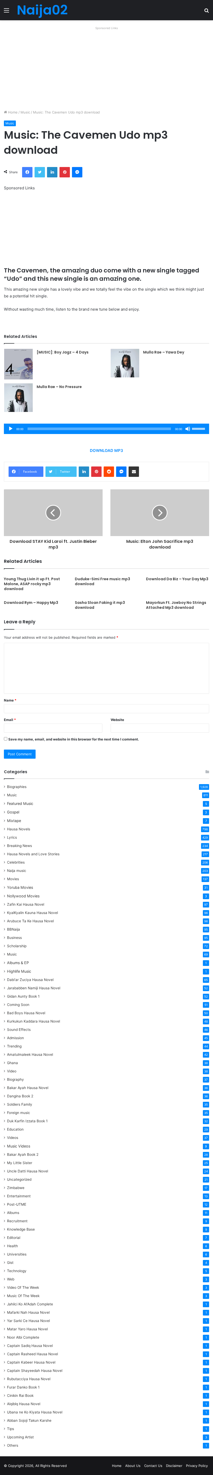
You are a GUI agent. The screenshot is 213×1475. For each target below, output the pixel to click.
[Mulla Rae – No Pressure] (18, 397)
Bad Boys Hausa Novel (26, 1013)
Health (12, 1246)
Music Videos (18, 1146)
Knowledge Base (21, 1229)
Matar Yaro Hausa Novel (27, 1329)
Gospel (13, 812)
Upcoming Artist (20, 1437)
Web (10, 1279)
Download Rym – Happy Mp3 (31, 602)
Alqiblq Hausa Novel (23, 1404)
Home (12, 112)
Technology (16, 1271)
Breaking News (20, 846)
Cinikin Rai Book (20, 1395)
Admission (15, 1038)
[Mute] (187, 428)
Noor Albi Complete (23, 1337)
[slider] (199, 428)
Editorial (13, 1238)
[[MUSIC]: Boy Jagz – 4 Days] (18, 364)
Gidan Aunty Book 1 (23, 996)
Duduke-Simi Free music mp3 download (102, 581)
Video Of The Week (23, 1287)
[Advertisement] (106, 68)
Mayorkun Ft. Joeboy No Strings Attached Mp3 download (176, 605)
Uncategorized (19, 1179)
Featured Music (20, 803)
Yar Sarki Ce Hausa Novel (28, 1321)
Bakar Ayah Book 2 (22, 1154)
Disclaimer (174, 1466)
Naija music (16, 871)
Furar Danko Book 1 (23, 1387)
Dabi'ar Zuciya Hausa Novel (30, 980)
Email (10, 720)
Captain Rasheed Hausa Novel (32, 1354)
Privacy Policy (197, 1466)
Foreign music (18, 1113)
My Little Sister (19, 1163)
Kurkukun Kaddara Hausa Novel (33, 1021)
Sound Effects (19, 1029)
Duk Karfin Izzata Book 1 (27, 1121)
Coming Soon (18, 1005)
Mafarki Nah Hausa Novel (28, 1312)
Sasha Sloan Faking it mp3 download (100, 605)
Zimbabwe (15, 1188)
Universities (16, 1254)
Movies (13, 879)
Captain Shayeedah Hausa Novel (34, 1371)
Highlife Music (19, 971)
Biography (15, 1079)
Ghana (12, 1063)
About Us (133, 1466)
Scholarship (16, 946)
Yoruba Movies (20, 887)
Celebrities (16, 862)
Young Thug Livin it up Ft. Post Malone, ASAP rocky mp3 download (32, 583)
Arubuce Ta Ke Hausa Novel (30, 921)
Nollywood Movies (23, 896)
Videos (12, 1138)
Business (14, 938)
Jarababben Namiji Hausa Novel (33, 988)
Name (10, 700)
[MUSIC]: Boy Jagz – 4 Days (63, 352)
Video (11, 1071)
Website (117, 720)
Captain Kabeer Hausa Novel (31, 1362)
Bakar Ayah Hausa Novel (27, 1088)
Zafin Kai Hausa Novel (25, 904)
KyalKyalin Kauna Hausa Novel (32, 913)
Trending (14, 1046)
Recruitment (17, 1221)
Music (25, 112)
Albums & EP (18, 962)
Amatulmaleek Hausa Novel (30, 1054)
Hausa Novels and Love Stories (33, 854)
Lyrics (12, 837)
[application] (106, 429)
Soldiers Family (19, 1104)
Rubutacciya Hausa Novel (28, 1379)
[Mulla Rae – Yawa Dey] (125, 363)
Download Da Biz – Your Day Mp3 (177, 579)
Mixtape (14, 820)
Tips (10, 1429)
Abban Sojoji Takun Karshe (29, 1420)
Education (15, 1129)
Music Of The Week (23, 1296)
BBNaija (13, 929)
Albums (13, 1213)
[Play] (10, 428)
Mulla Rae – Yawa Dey (163, 352)
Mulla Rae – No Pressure (59, 386)
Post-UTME (16, 1204)
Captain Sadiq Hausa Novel (30, 1346)
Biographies (16, 787)
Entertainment (19, 1196)
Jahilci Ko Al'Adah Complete (30, 1304)
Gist (10, 1262)
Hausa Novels (18, 829)
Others (12, 1445)
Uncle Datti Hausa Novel (27, 1171)
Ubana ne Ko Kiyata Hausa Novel (34, 1412)
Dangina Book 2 (20, 1096)
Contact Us (153, 1466)
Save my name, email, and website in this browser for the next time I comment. (73, 739)
